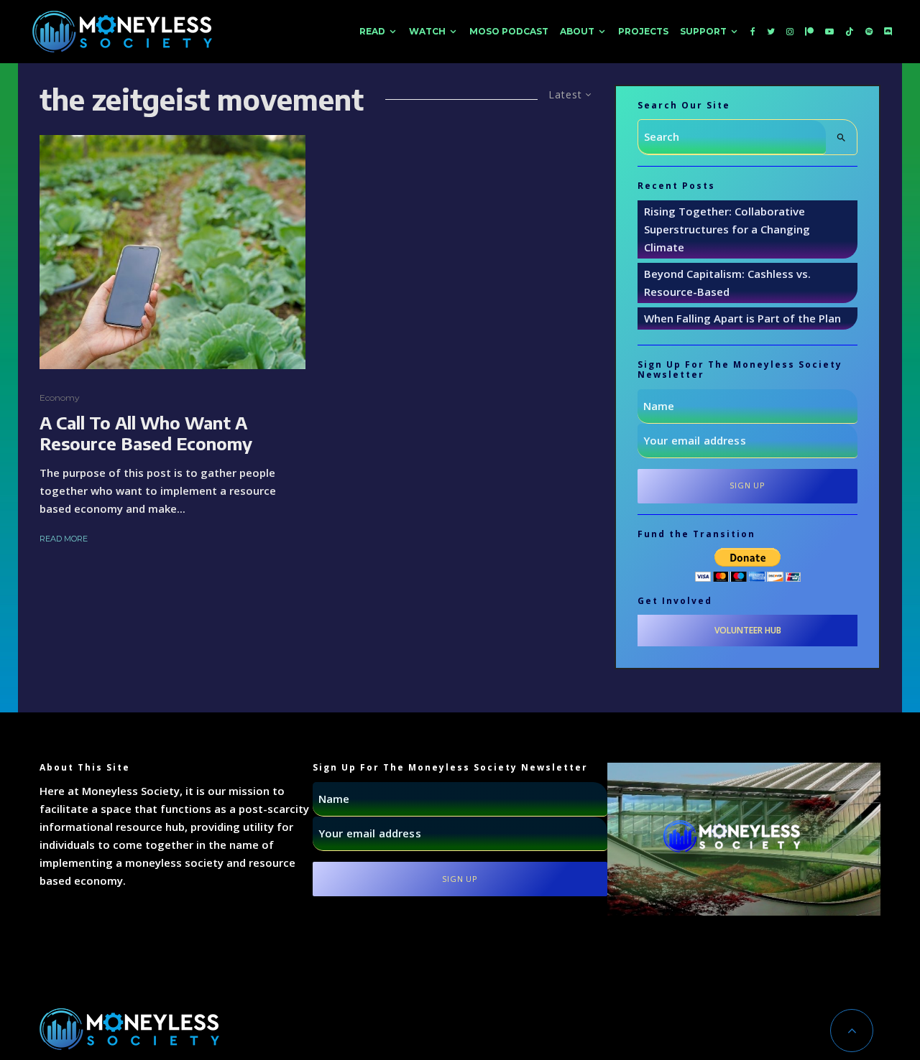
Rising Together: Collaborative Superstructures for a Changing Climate (727, 229)
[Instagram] (790, 31)
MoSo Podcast (508, 31)
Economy (60, 397)
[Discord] (888, 31)
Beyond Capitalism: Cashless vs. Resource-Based (727, 282)
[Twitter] (771, 31)
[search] (841, 137)
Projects (643, 31)
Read (372, 31)
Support (703, 31)
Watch (427, 31)
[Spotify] (869, 31)
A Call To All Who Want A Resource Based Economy (146, 433)
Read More (64, 539)
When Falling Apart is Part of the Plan (742, 318)
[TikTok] (850, 31)
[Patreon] (809, 31)
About (577, 31)
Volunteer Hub (747, 630)
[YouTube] (829, 31)
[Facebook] (753, 31)
